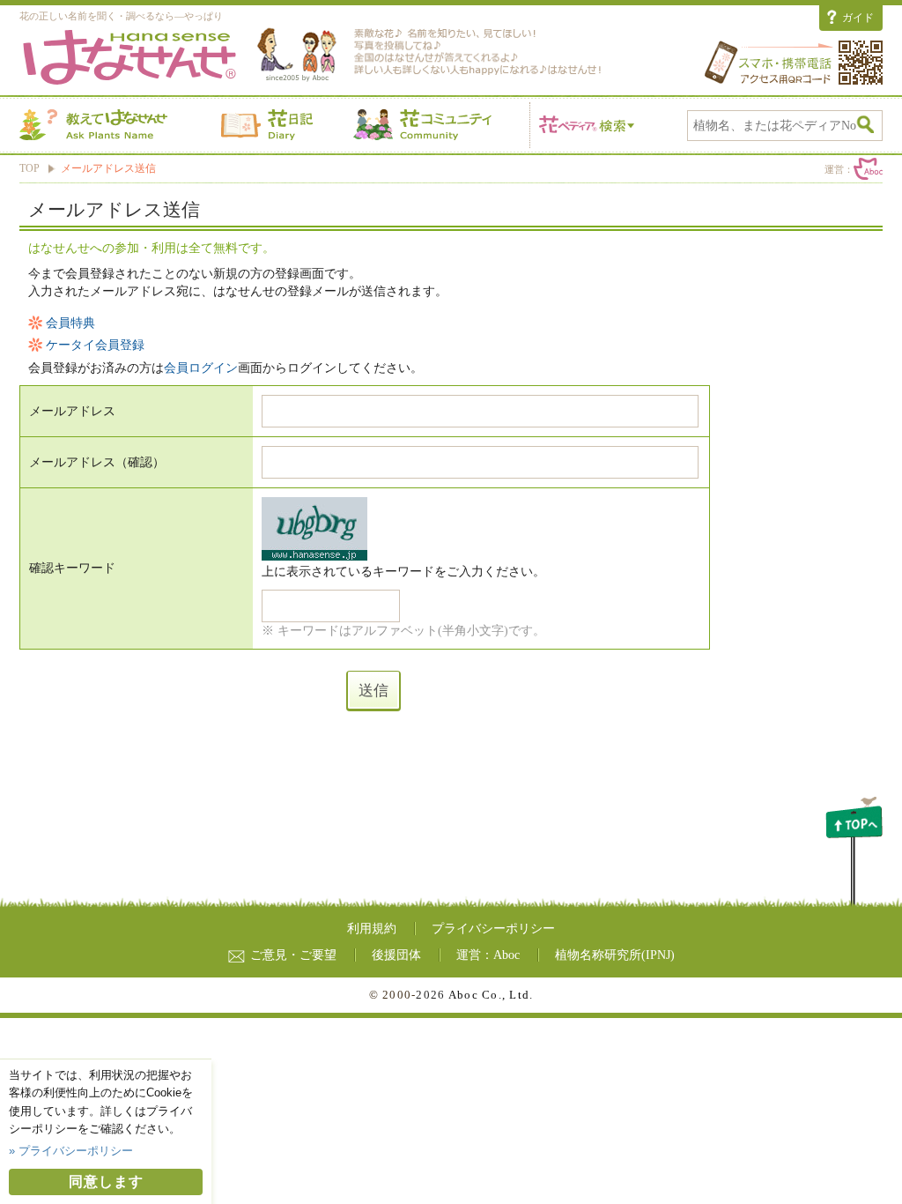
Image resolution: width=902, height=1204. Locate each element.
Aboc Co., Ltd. (491, 995)
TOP (29, 169)
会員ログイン (201, 368)
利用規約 (371, 928)
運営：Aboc (488, 955)
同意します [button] (106, 1181)
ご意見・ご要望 (293, 955)
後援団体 (396, 955)
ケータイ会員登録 (95, 345)
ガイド (858, 17)
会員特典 (70, 323)
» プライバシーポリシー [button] (71, 1150)
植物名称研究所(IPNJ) (615, 955)
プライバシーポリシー (493, 928)
